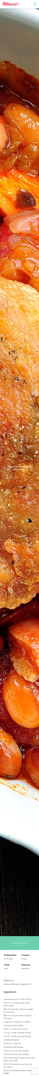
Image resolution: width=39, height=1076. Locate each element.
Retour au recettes (19, 943)
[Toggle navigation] (35, 4)
